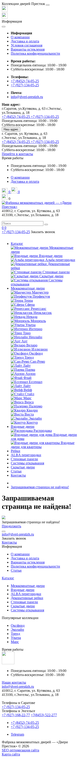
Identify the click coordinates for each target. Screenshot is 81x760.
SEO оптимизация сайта (20, 750)
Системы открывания (27, 463)
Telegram (17, 734)
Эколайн (17, 629)
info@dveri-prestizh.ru (27, 97)
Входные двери (22, 426)
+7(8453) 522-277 (44, 715)
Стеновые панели (24, 459)
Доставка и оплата (25, 41)
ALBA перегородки (26, 455)
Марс (15, 642)
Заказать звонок (43, 232)
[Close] (48, 5)
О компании (20, 37)
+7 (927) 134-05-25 (25, 85)
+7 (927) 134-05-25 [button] (16, 707)
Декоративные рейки (27, 598)
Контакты (18, 475)
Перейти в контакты (17, 154)
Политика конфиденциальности (35, 53)
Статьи (16, 471)
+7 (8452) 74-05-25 (25, 81)
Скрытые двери (23, 467)
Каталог (17, 244)
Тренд (15, 634)
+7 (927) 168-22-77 (16, 715)
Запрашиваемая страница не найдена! (40, 487)
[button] (12, 158)
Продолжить (11, 526)
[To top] (3, 531)
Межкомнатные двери (28, 288)
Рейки (15, 451)
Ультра (16, 638)
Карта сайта (11, 754)
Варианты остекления (28, 49)
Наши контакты (14, 682)
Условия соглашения (26, 45)
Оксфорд (18, 625)
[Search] (46, 224)
